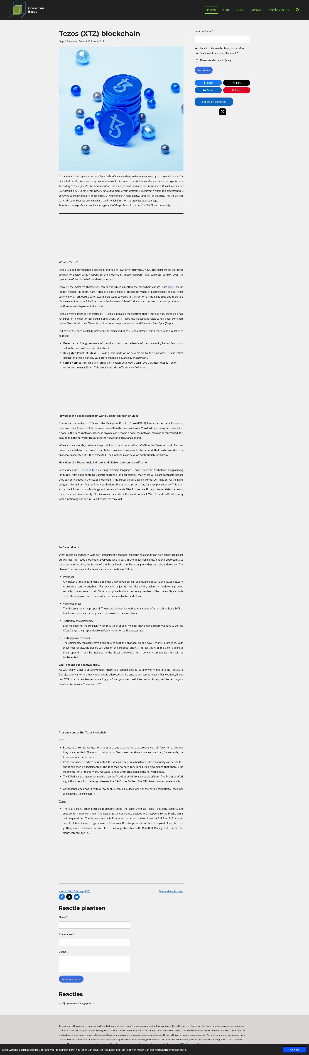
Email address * (204, 31)
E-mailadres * (67, 934)
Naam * (63, 917)
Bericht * (64, 951)
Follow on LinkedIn (214, 101)
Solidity (90, 469)
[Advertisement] (121, 238)
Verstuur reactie (71, 979)
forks (171, 286)
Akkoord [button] (294, 1049)
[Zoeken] (297, 10)
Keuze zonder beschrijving (215, 60)
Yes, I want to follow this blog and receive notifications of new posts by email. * (219, 51)
